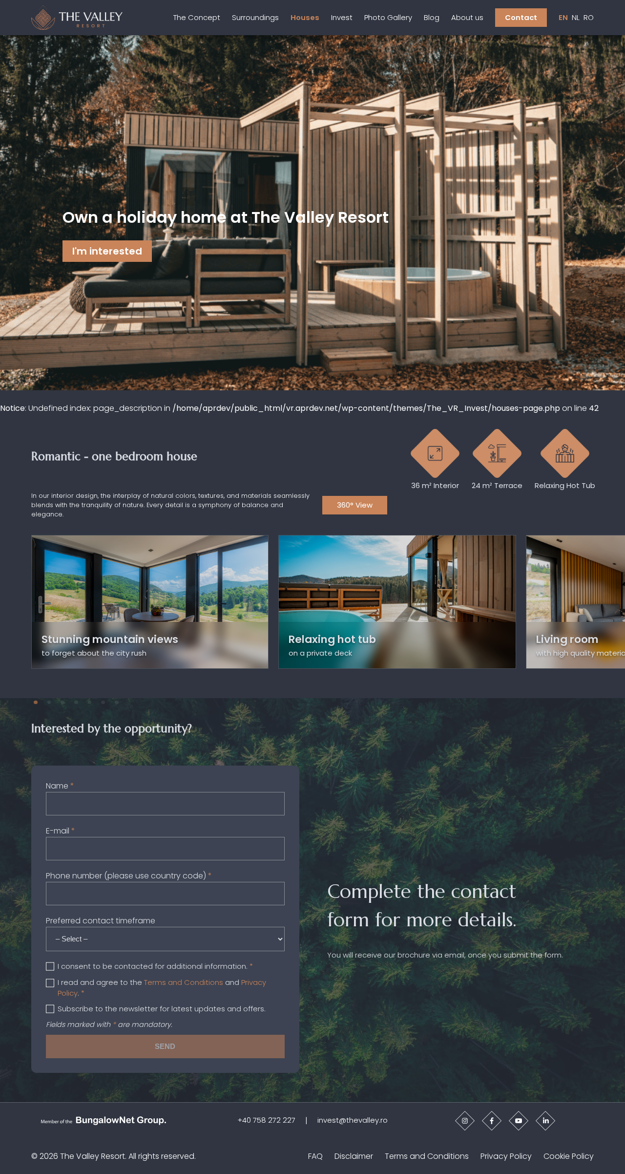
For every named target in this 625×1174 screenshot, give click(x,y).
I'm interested (107, 251)
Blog (431, 17)
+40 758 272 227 (266, 1120)
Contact (521, 17)
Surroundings (255, 17)
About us (467, 17)
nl (576, 17)
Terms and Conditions (183, 982)
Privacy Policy (506, 1156)
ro (588, 17)
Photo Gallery (388, 17)
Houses (305, 17)
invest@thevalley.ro (352, 1120)
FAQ (315, 1156)
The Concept (196, 17)
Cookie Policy (568, 1156)
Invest (342, 17)
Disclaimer (353, 1156)
